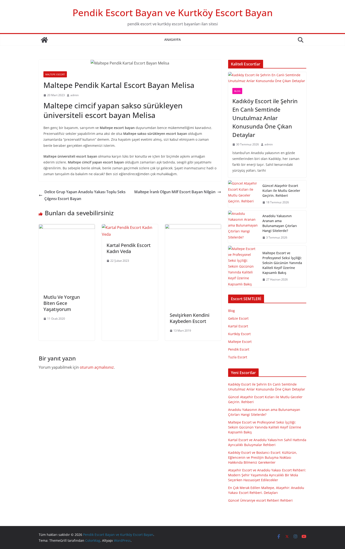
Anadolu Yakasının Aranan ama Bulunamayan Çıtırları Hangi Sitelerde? (279, 223)
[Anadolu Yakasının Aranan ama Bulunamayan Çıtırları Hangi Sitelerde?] (243, 227)
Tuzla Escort (237, 357)
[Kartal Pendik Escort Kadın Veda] (130, 227)
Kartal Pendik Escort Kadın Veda (129, 248)
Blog (237, 91)
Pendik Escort (238, 349)
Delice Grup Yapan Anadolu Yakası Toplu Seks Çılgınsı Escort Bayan (85, 195)
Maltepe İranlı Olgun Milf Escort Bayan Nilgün (174, 191)
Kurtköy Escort (239, 334)
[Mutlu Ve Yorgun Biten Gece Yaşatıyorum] (67, 227)
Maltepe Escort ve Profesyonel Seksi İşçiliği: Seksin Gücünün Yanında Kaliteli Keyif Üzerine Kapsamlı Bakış (282, 263)
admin (74, 95)
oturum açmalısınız (97, 367)
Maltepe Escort (55, 74)
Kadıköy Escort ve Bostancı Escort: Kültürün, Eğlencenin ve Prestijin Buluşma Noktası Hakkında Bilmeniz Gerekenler (262, 457)
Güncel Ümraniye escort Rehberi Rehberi (260, 500)
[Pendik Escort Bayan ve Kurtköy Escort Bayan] (44, 39)
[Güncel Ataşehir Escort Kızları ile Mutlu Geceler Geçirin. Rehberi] (243, 194)
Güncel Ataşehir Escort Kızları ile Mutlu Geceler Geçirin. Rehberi (281, 190)
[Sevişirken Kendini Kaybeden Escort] (193, 227)
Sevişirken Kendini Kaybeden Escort (189, 318)
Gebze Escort (238, 318)
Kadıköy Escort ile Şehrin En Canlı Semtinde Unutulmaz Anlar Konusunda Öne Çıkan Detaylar (265, 118)
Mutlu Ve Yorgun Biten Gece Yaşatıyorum (61, 303)
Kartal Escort (238, 326)
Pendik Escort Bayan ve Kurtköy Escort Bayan (173, 12)
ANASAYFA (172, 39)
